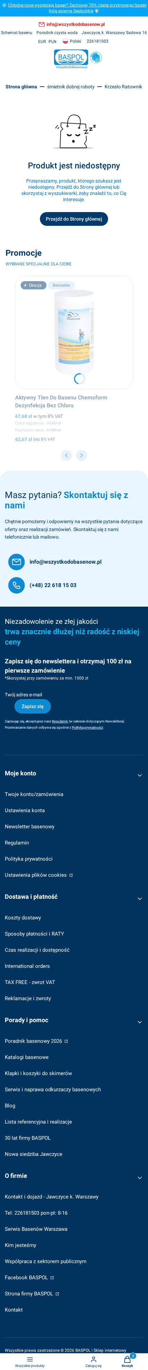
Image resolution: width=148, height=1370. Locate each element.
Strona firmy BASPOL (29, 1294)
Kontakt (14, 1310)
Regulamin (17, 843)
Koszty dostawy (23, 918)
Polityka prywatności (29, 859)
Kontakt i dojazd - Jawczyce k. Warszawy (51, 1197)
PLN (52, 41)
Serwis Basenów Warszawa (36, 1229)
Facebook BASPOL (27, 1277)
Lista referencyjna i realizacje (38, 1122)
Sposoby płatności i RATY (34, 934)
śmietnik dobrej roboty (71, 86)
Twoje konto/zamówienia (34, 794)
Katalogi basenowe (27, 1057)
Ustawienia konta (25, 810)
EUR (42, 41)
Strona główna (21, 86)
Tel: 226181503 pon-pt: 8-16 (36, 1213)
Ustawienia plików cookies (36, 875)
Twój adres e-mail (23, 694)
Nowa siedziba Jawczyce (33, 1154)
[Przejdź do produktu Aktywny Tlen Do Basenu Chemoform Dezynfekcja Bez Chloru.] (74, 332)
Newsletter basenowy (29, 827)
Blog (10, 1106)
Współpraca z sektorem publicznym (45, 1261)
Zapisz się (33, 706)
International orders (27, 966)
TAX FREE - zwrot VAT (30, 982)
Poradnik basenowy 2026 (34, 1041)
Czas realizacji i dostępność (37, 950)
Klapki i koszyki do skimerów (38, 1073)
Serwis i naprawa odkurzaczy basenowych (53, 1089)
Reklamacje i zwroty (28, 998)
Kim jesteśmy (20, 1245)
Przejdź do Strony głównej (74, 219)
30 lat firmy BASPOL (28, 1138)
